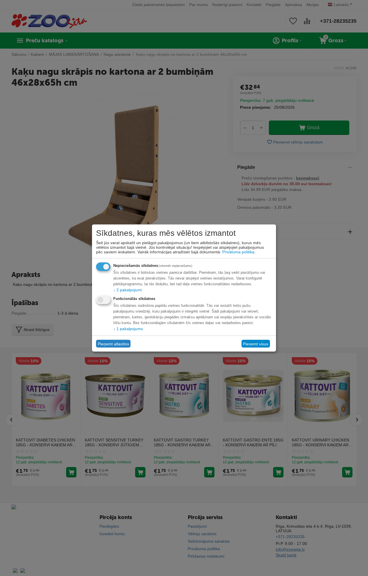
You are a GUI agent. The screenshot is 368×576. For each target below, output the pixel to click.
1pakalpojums (128, 328)
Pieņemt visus (255, 343)
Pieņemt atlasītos (113, 343)
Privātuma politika (238, 252)
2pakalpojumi (127, 290)
